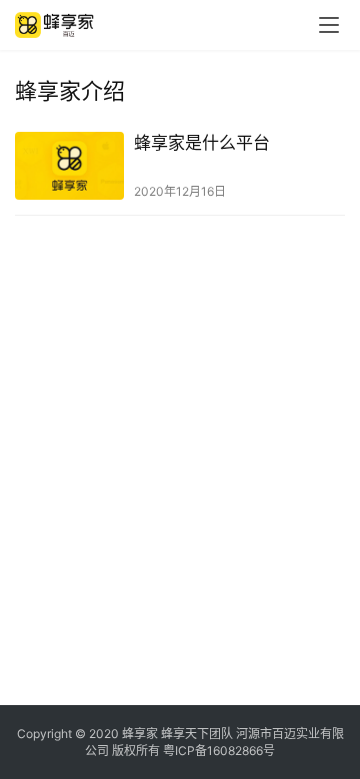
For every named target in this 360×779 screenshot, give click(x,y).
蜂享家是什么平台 (202, 143)
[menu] (329, 25)
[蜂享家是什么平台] (69, 166)
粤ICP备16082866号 (219, 750)
